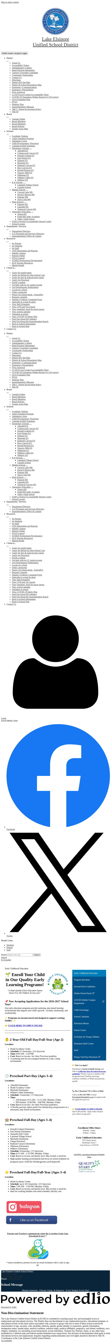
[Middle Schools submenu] (27, 190)
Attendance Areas (19, 141)
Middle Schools (18, 190)
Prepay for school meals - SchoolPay (27, 295)
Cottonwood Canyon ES (27, 153)
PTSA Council (18, 258)
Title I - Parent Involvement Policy (26, 109)
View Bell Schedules (21, 304)
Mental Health (18, 265)
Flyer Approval (18, 92)
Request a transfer (19, 297)
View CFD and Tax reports (23, 307)
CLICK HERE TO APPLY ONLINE (25, 1025)
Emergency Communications (24, 87)
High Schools (18, 202)
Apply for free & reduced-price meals (28, 277)
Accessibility (6, 1340)
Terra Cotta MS (24, 199)
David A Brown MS (26, 195)
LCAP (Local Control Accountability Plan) (30, 94)
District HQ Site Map (21, 82)
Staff (8, 950)
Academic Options (20, 136)
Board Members (19, 124)
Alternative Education (21, 212)
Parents (9, 947)
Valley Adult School (26, 219)
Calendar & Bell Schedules (23, 146)
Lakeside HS (22, 207)
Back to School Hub (20, 326)
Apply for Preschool (20, 280)
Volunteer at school (20, 314)
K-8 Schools (17, 182)
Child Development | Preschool (25, 143)
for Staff (15, 248)
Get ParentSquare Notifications (25, 287)
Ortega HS (22, 214)
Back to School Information (24, 324)
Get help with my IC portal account (27, 285)
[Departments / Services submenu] (7, 229)
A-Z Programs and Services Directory (28, 234)
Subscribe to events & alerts (24, 302)
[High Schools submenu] (25, 202)
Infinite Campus (19, 253)
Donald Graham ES (25, 155)
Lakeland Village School (27, 185)
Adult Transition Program (23, 138)
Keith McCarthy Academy (28, 216)
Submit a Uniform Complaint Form (27, 299)
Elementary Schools (20, 148)
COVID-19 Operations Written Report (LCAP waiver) (35, 97)
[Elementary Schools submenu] (31, 424)
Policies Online (18, 255)
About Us (16, 63)
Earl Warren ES (24, 158)
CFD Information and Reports (25, 251)
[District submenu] (7, 61)
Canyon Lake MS (25, 192)
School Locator (18, 224)
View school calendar (21, 312)
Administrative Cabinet (22, 68)
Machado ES (22, 163)
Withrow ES (22, 180)
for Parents (16, 243)
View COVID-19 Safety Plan (24, 316)
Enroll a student (18, 282)
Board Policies (18, 126)
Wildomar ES (23, 175)
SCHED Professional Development (27, 260)
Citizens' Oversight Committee (25, 73)
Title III (15, 112)
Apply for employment (21, 273)
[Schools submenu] (7, 134)
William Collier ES (25, 177)
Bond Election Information (23, 70)
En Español (6, 960)
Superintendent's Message (23, 107)
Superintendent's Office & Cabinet (26, 236)
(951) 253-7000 (14, 1279)
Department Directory (21, 231)
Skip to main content (10, 2)
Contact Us (17, 77)
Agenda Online (18, 119)
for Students (17, 246)
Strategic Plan (18, 104)
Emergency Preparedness (22, 90)
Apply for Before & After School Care (28, 275)
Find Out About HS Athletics (24, 319)
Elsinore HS (22, 204)
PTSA (14, 102)
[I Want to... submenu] (7, 546)
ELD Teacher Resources (22, 263)
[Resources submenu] (7, 241)
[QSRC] (89, 1166)
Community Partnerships (22, 75)
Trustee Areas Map (20, 129)
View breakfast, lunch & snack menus (28, 309)
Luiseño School (24, 187)
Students (10, 945)
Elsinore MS (22, 197)
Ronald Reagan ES (25, 170)
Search (4, 955)
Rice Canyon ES (24, 168)
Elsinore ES (22, 160)
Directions (16, 80)
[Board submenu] (7, 117)
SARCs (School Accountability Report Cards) (31, 221)
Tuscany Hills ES (24, 173)
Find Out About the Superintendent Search (30, 321)
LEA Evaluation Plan (21, 99)
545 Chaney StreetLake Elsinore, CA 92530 (12, 1275)
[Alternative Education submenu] (32, 212)
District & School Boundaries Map (27, 85)
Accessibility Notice (20, 65)
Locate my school (19, 290)
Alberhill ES (22, 151)
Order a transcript (19, 292)
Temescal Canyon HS (26, 209)
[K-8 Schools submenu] (24, 183)
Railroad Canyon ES (26, 165)
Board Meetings (19, 121)
